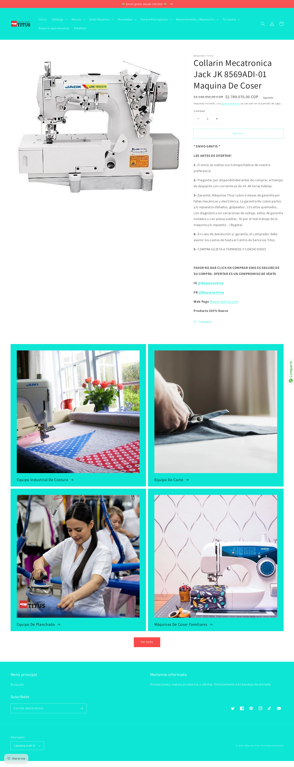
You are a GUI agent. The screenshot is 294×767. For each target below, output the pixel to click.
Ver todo (147, 642)
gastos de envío (230, 103)
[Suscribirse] (81, 708)
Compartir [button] (205, 321)
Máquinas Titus (252, 745)
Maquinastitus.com (224, 301)
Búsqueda (17, 684)
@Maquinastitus (211, 283)
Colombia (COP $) (24, 745)
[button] (263, 23)
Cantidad (199, 110)
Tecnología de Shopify (272, 745)
